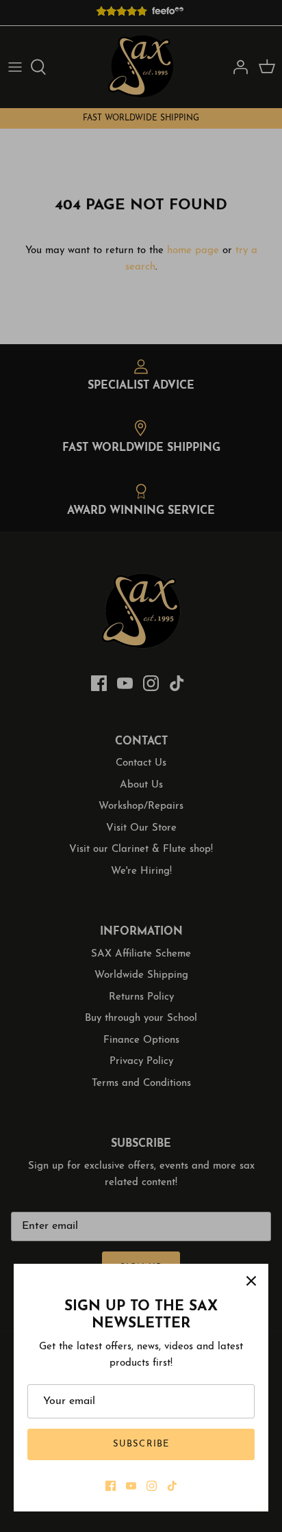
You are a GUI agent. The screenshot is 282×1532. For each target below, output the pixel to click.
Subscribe (140, 1444)
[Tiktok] (172, 1486)
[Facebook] (110, 1486)
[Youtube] (131, 1486)
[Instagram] (151, 1486)
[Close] (251, 1281)
